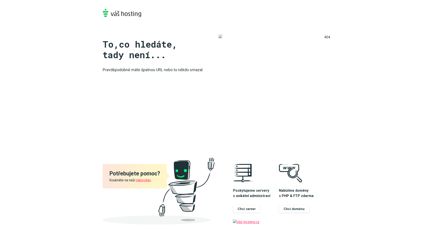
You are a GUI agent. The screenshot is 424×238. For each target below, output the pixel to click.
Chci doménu (294, 209)
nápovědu (143, 180)
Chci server (247, 209)
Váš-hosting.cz (122, 13)
